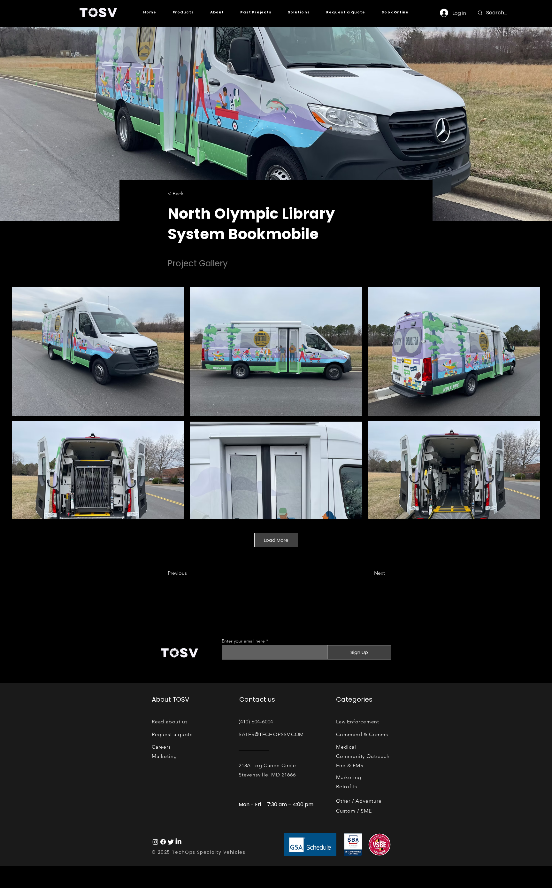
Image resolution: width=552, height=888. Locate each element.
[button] (183, 12)
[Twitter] (170, 841)
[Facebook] (163, 841)
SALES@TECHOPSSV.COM (271, 734)
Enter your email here (243, 641)
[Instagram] (155, 841)
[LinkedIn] (178, 841)
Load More (276, 540)
